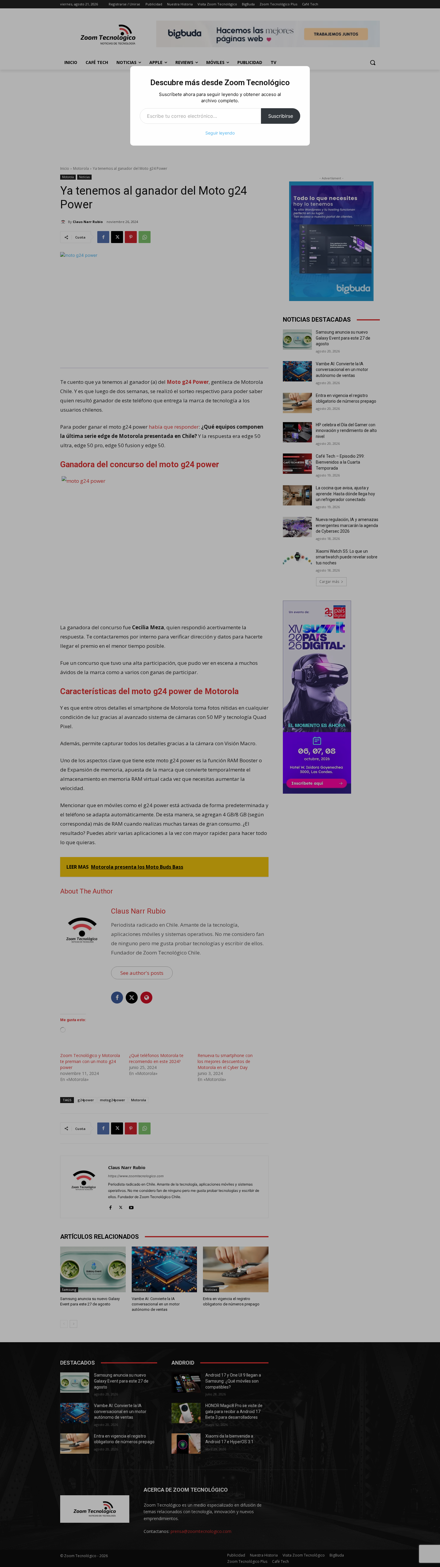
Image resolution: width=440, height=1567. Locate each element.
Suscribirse (280, 116)
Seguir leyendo (220, 132)
